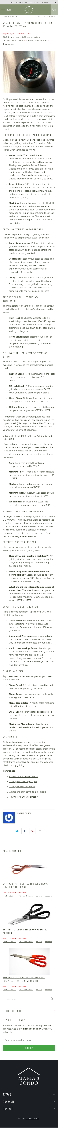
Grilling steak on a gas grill (23, 781)
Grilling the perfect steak (22, 786)
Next (51, 16)
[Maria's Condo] (29, 9)
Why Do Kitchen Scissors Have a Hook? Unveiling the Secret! (25, 885)
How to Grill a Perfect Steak (23, 776)
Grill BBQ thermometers (36, 40)
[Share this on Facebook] (24, 831)
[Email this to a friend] (40, 831)
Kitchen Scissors (26, 896)
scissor (39, 896)
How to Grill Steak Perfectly (23, 796)
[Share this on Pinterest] (32, 831)
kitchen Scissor (9, 896)
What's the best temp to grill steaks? (28, 791)
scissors (48, 896)
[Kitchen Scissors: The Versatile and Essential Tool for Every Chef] (29, 961)
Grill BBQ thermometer (13, 40)
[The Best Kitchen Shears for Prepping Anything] (29, 914)
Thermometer (9, 44)
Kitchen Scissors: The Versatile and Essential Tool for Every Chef (24, 979)
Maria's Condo (32, 1118)
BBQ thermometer (11, 37)
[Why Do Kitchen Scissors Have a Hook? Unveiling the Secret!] (29, 868)
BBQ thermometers (31, 37)
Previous (42, 16)
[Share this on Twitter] (17, 831)
